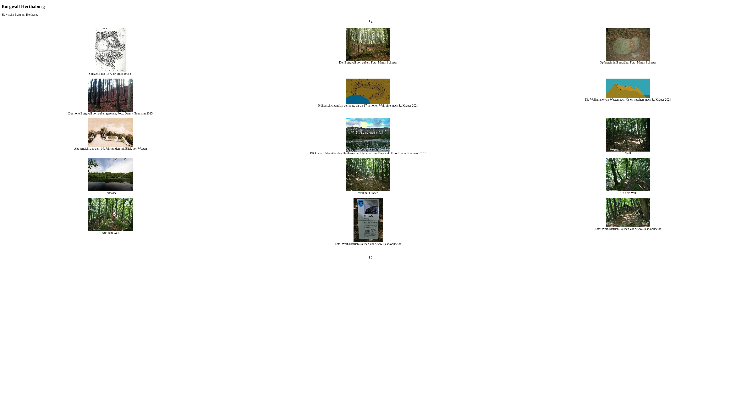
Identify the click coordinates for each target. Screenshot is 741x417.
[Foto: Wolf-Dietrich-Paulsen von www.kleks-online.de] (368, 241)
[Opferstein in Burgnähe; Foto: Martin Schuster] (628, 59)
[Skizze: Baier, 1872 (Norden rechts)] (110, 71)
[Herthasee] (110, 190)
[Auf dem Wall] (628, 190)
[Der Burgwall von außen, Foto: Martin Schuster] (368, 59)
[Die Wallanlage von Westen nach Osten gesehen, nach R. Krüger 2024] (628, 96)
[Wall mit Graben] (368, 190)
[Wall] (628, 150)
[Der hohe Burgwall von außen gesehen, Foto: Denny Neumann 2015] (110, 110)
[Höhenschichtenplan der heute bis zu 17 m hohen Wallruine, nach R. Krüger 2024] (368, 102)
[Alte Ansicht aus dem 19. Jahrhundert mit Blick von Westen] (110, 145)
